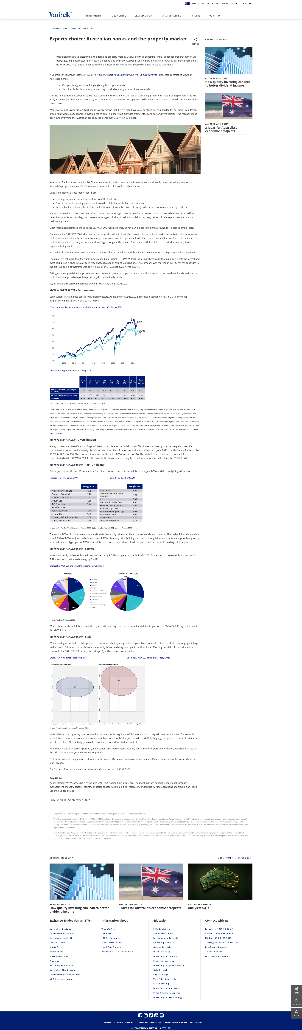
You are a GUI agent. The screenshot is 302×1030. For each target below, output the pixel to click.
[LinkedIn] (146, 1015)
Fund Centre (118, 15)
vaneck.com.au (183, 822)
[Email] (162, 1015)
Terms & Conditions (149, 1022)
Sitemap (118, 1022)
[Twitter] (151, 1015)
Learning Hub (143, 15)
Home (107, 1022)
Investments (94, 15)
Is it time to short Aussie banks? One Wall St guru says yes (126, 74)
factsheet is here (98, 403)
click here (185, 471)
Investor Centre (171, 15)
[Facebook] (140, 1015)
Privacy (130, 1022)
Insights (195, 15)
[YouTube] (156, 1015)
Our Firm (214, 15)
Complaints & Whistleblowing (183, 1022)
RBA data (76, 99)
